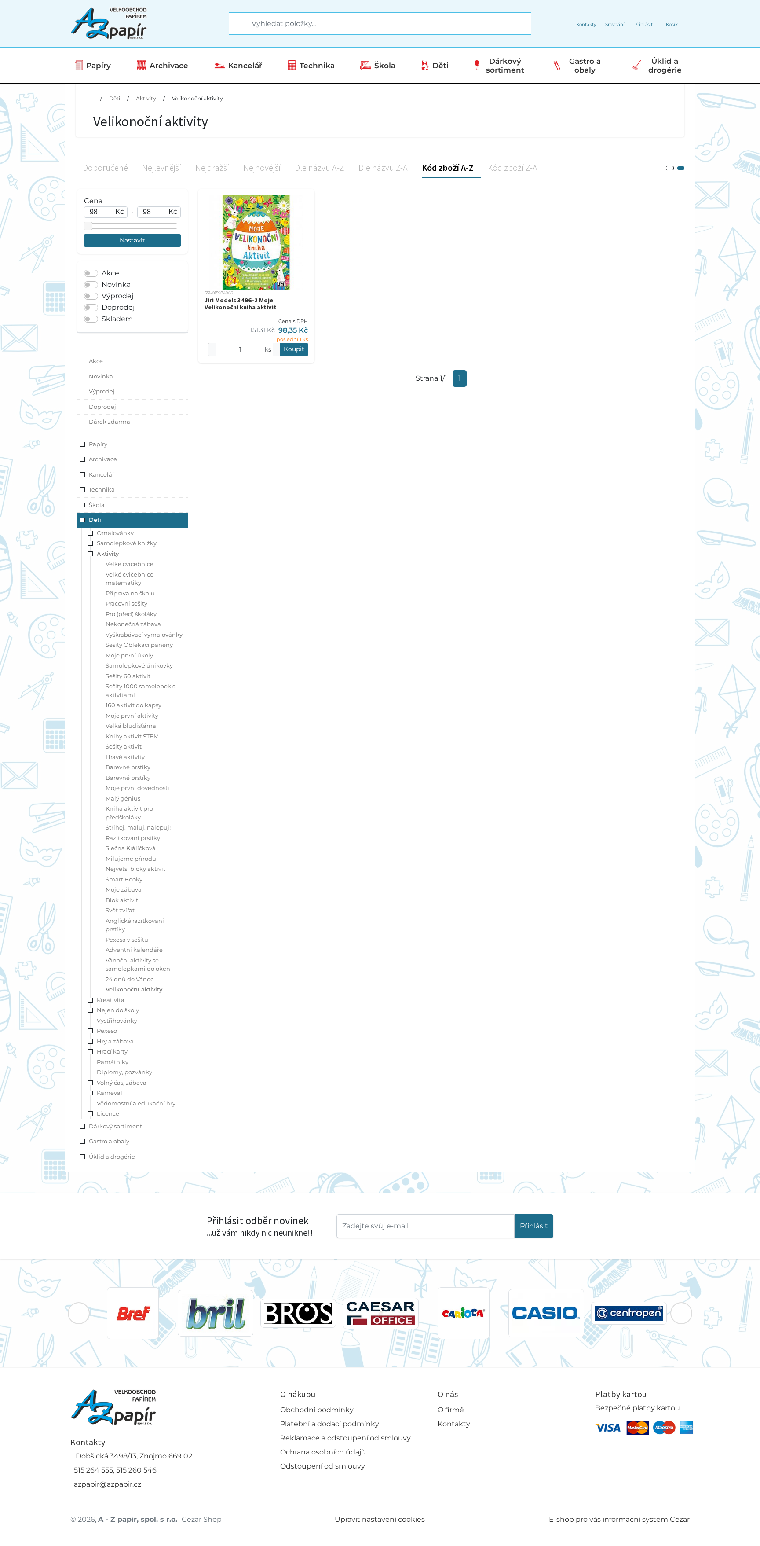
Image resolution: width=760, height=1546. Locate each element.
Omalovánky (115, 532)
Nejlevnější (161, 167)
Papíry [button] (98, 444)
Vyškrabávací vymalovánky (144, 634)
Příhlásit (534, 1226)
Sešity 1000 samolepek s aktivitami (140, 690)
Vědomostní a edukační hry (136, 1103)
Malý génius (123, 798)
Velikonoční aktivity (197, 98)
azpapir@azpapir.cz (107, 1484)
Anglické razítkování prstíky (135, 925)
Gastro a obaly (585, 65)
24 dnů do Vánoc (129, 979)
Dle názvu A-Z (319, 167)
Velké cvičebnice (129, 563)
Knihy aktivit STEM (132, 736)
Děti (440, 65)
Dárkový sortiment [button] (115, 1126)
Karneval (109, 1092)
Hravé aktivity (125, 756)
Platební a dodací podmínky (329, 1424)
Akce (110, 273)
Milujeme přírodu (131, 858)
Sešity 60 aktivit (128, 675)
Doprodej (118, 307)
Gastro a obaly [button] (109, 1141)
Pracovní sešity (126, 603)
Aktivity (146, 98)
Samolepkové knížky (127, 543)
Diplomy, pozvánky (124, 1072)
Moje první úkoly (129, 655)
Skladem (117, 319)
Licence (108, 1113)
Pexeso (107, 1030)
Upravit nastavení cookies (380, 1519)
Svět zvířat (120, 910)
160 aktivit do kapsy (133, 705)
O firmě (451, 1410)
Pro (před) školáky (131, 613)
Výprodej (117, 296)
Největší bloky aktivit (135, 868)
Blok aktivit (122, 899)
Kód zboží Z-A (512, 167)
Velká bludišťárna (131, 725)
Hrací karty (112, 1051)
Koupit (294, 349)
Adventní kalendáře (134, 949)
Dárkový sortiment (505, 65)
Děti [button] (95, 519)
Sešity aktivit (124, 746)
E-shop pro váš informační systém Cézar (619, 1519)
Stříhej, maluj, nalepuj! (138, 827)
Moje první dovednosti (137, 787)
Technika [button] (102, 489)
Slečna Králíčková (131, 848)
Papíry (98, 65)
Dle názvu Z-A (383, 167)
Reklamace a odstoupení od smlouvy (345, 1438)
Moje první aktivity (132, 715)
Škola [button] (97, 504)
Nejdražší (212, 167)
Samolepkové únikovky (139, 665)
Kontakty (454, 1424)
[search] (236, 24)
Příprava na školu (130, 593)
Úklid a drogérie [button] (112, 1156)
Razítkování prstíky (133, 837)
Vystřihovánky (117, 1020)
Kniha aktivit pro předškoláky (129, 813)
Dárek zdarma (109, 421)
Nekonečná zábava (133, 624)
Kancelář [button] (101, 474)
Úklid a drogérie (665, 65)
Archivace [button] (103, 459)
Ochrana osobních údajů (323, 1452)
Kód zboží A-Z (448, 167)
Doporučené (105, 167)
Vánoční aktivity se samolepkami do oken (138, 965)
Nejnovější (262, 167)
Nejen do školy (118, 1010)
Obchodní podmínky (317, 1410)
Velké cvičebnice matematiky (129, 579)
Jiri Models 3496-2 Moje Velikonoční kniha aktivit (241, 303)
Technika (317, 65)
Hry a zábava (115, 1041)
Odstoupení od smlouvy (322, 1466)
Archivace (169, 65)
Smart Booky (124, 879)
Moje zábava (124, 889)
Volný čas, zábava (121, 1082)
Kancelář (245, 65)
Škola (384, 65)
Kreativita (110, 999)
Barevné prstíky (128, 767)
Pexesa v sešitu (127, 939)
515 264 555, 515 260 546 (115, 1470)
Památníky (112, 1061)
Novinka (116, 284)
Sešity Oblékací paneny (139, 644)
